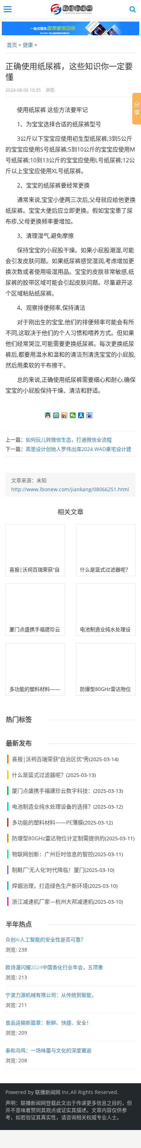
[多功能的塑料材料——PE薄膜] (35, 663)
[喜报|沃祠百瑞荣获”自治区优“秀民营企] (35, 544)
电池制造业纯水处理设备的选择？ (52, 806)
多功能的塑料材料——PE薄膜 (47, 822)
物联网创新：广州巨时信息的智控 (52, 854)
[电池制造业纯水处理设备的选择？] (105, 603)
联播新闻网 (47, 1092)
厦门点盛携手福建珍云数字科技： (52, 790)
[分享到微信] (73, 415)
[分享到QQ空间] (56, 415)
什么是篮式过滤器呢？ (105, 569)
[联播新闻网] (72, 9)
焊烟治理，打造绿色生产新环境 (50, 885)
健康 (28, 44)
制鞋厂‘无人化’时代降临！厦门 (48, 869)
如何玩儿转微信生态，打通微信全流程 (69, 439)
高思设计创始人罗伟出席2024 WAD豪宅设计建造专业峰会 (68, 452)
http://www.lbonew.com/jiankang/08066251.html (70, 489)
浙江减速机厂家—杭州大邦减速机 (52, 901)
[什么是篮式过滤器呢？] (105, 544)
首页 (12, 44)
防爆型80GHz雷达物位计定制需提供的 (58, 838)
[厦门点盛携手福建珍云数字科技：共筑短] (35, 603)
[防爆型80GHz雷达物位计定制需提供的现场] (105, 663)
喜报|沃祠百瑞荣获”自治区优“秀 (50, 759)
